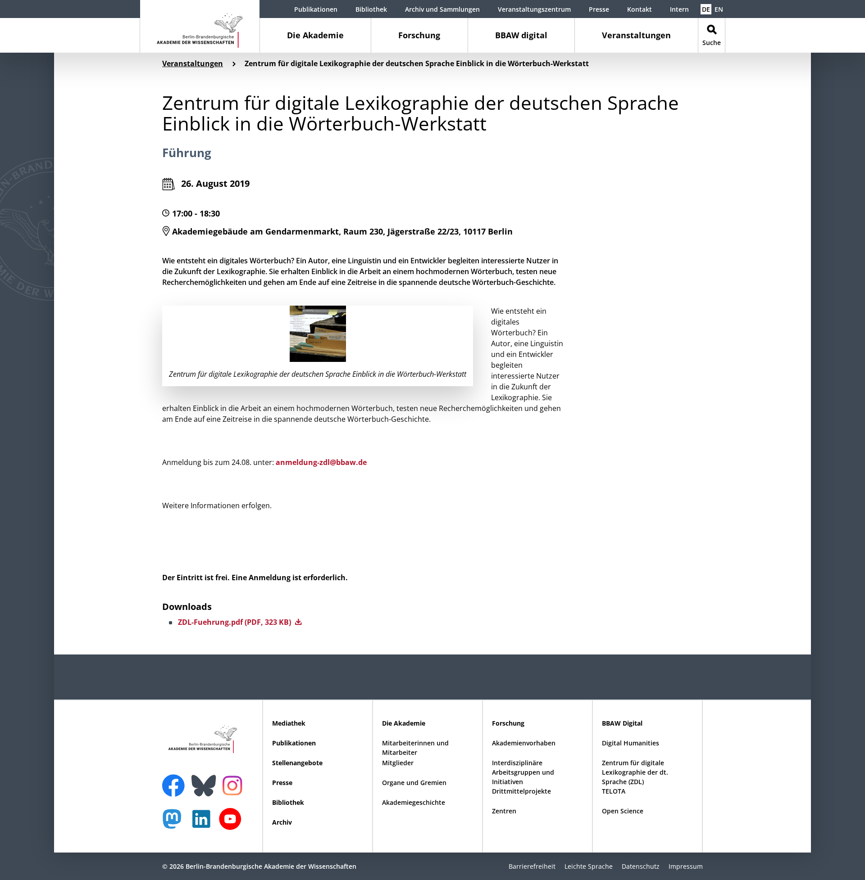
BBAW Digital (622, 723)
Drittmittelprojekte (521, 791)
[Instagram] (234, 784)
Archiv (282, 822)
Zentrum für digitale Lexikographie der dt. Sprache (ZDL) (635, 772)
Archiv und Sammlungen (442, 9)
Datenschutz (641, 866)
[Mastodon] (175, 823)
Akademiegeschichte (413, 802)
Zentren (504, 811)
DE (706, 9)
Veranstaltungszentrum (534, 9)
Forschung (419, 35)
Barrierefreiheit (532, 866)
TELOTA (613, 791)
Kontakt (639, 9)
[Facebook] (175, 780)
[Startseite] (200, 26)
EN (719, 9)
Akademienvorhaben (523, 743)
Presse (599, 9)
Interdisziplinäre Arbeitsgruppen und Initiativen (523, 772)
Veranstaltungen (636, 35)
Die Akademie (315, 35)
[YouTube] (232, 823)
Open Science (622, 811)
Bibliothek (371, 9)
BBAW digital (521, 35)
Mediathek (288, 723)
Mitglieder (398, 762)
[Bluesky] (206, 780)
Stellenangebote (297, 762)
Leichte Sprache (589, 866)
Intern (679, 9)
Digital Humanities (630, 743)
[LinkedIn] (203, 823)
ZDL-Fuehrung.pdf (235, 622)
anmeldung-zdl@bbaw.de (321, 462)
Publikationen (315, 9)
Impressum (686, 866)
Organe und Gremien (414, 782)
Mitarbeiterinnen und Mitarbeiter (415, 748)
